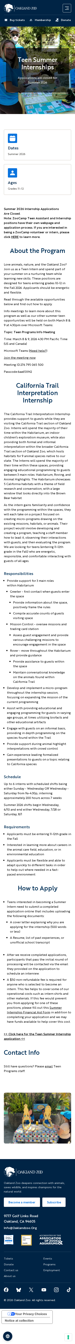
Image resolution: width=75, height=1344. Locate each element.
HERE (15, 236)
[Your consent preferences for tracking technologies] (68, 1337)
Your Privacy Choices (31, 1314)
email (49, 1066)
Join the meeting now (20, 357)
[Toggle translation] (7, 1336)
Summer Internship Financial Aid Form (34, 1010)
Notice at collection (19, 1320)
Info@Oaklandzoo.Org (20, 1228)
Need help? (38, 350)
